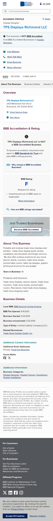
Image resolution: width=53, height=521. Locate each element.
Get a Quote (8, 448)
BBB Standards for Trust (26, 153)
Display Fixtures (27, 374)
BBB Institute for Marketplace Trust (19, 482)
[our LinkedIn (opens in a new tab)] (10, 494)
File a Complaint (10, 453)
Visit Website (13, 51)
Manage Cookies (38, 516)
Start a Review (9, 450)
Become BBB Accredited (26, 229)
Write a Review (14, 67)
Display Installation (12, 377)
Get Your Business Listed (14, 463)
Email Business (14, 62)
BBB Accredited (34, 36)
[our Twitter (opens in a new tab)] (5, 494)
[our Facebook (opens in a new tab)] (16, 494)
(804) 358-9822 (14, 57)
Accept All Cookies (15, 516)
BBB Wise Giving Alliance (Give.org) (20, 484)
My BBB (46, 4)
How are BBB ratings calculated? (27, 209)
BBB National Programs (14, 487)
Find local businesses (19, 11)
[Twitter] (9, 358)
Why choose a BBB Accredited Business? (26, 166)
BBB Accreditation (11, 466)
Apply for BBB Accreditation (16, 468)
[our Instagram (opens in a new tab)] (21, 494)
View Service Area (18, 112)
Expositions (41, 374)
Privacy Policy (17, 509)
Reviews (15, 76)
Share (47, 19)
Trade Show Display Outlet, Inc (17, 333)
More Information (26, 200)
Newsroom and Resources (15, 471)
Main (5, 76)
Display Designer (11, 374)
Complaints (29, 76)
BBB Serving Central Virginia (27, 306)
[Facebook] (4, 358)
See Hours (15, 117)
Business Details (32, 84)
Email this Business (20, 349)
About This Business (11, 84)
